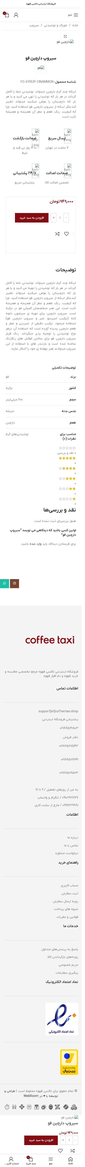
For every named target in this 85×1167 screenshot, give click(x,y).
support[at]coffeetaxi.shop (58, 711)
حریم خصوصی (68, 965)
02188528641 (69, 759)
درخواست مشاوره (66, 853)
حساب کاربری (69, 885)
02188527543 (68, 746)
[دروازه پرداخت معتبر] (69, 1062)
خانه (75, 25)
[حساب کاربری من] (16, 14)
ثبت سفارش (69, 893)
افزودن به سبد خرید (31, 218)
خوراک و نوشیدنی (55, 25)
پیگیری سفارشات (67, 973)
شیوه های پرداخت (66, 909)
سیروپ (34, 25)
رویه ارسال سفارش (65, 901)
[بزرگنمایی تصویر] (65, 36)
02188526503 (69, 728)
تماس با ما (71, 845)
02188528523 (68, 773)
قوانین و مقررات (67, 917)
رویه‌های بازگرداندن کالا (63, 957)
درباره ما (73, 838)
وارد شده (35, 544)
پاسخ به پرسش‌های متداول (59, 949)
